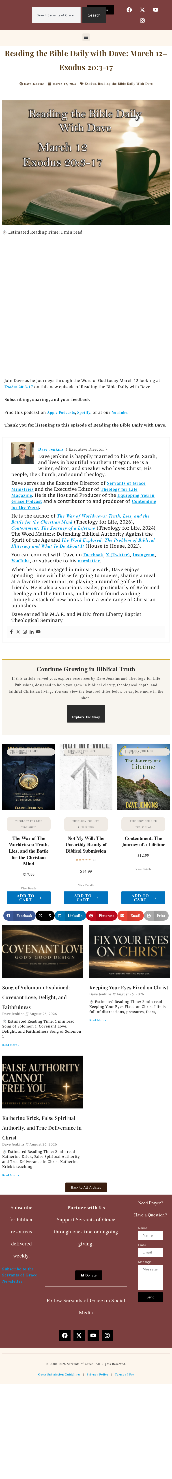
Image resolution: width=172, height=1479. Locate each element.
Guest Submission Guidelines (59, 1374)
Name (142, 1228)
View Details (29, 888)
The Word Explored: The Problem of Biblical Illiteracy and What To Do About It (83, 543)
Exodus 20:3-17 (18, 386)
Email (142, 1245)
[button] (86, 37)
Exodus (90, 83)
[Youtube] (38, 632)
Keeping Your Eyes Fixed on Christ (128, 987)
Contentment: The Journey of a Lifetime (53, 528)
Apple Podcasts (61, 412)
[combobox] (56, 15)
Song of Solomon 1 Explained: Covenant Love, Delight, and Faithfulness (36, 997)
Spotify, (85, 412)
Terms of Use (124, 1374)
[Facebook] (11, 632)
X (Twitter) (118, 554)
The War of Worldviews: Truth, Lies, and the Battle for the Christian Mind (80, 519)
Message (145, 1262)
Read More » (10, 1045)
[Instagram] (25, 632)
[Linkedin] (31, 632)
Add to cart (29, 898)
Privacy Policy (98, 1374)
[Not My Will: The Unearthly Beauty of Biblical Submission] (86, 777)
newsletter (89, 560)
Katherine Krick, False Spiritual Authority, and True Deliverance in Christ (42, 1127)
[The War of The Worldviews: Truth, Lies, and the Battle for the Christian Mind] (28, 777)
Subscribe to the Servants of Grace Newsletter (19, 1275)
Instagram (144, 554)
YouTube (20, 560)
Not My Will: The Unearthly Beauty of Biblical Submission (86, 844)
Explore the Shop (86, 716)
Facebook (93, 554)
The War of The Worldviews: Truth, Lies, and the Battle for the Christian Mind (29, 850)
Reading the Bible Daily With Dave (125, 83)
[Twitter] (18, 632)
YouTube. (120, 412)
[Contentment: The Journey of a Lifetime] (143, 777)
